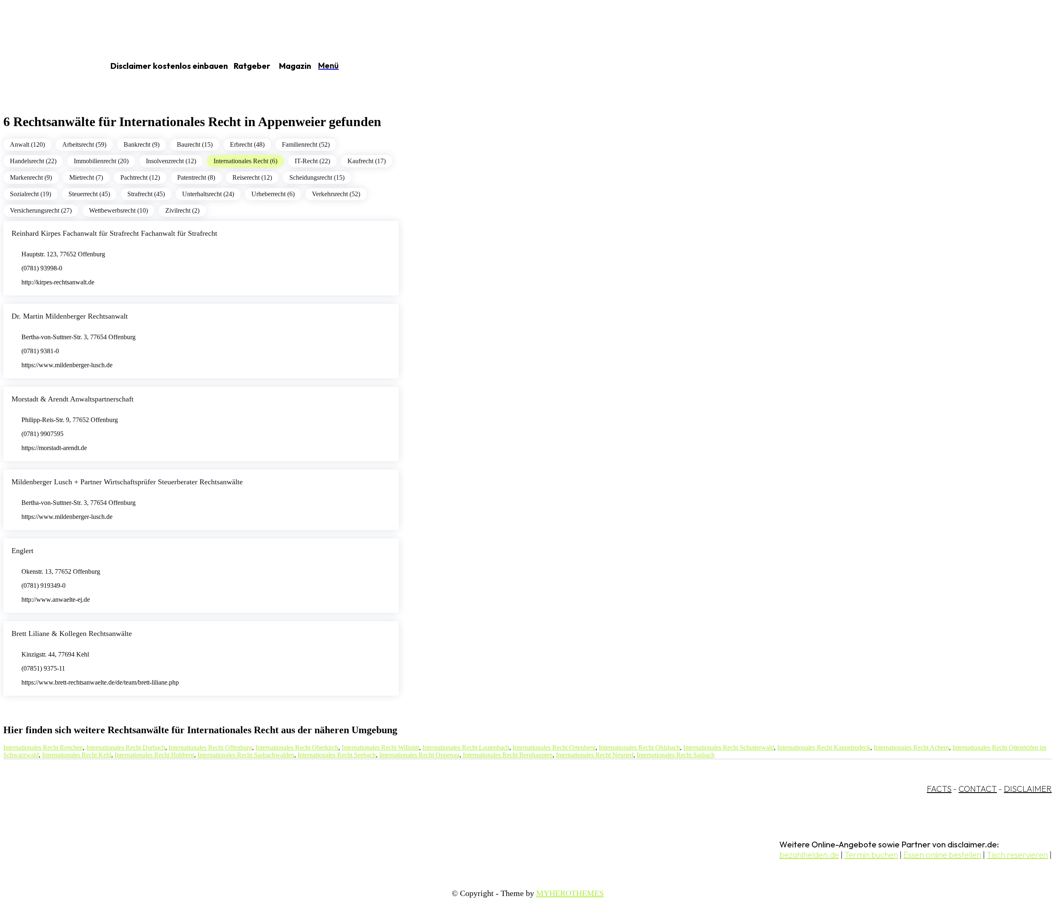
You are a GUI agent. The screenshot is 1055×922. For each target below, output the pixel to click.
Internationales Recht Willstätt (380, 747)
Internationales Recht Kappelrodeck (823, 747)
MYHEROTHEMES (570, 893)
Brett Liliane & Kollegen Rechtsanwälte (72, 633)
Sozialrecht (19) (30, 193)
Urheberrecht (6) (273, 193)
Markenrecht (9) (31, 177)
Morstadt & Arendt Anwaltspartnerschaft (73, 399)
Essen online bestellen (942, 854)
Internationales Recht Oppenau (419, 754)
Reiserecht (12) (252, 177)
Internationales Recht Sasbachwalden (245, 754)
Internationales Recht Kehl (76, 754)
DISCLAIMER (1028, 789)
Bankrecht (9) (141, 144)
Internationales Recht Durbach (125, 747)
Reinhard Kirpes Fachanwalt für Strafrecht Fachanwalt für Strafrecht (114, 233)
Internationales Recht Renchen (43, 747)
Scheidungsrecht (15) (317, 177)
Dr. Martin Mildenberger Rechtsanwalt (70, 316)
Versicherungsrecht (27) (41, 210)
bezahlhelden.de (809, 854)
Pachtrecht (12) (140, 177)
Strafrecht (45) (146, 193)
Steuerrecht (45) (89, 193)
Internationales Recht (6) (245, 160)
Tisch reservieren (1017, 854)
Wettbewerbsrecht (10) (118, 210)
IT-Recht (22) (312, 160)
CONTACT (978, 789)
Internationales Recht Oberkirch (297, 747)
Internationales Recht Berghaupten (508, 754)
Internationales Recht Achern (911, 747)
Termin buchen (871, 854)
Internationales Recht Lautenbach (465, 747)
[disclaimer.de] (44, 66)
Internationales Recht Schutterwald (728, 747)
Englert (22, 551)
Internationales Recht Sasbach (676, 754)
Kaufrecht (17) (366, 160)
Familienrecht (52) (306, 144)
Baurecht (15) (195, 144)
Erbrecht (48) (247, 144)
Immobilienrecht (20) (101, 160)
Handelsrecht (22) (33, 160)
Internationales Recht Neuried (594, 754)
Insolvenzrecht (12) (171, 160)
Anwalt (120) (27, 144)
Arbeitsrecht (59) (84, 144)
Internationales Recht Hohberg (154, 754)
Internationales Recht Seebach (337, 754)
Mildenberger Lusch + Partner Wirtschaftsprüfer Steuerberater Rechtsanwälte (127, 482)
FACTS (939, 789)
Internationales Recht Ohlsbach (639, 747)
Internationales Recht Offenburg (210, 747)
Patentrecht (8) (196, 177)
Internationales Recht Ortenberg (554, 747)
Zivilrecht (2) (182, 210)
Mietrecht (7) (86, 177)
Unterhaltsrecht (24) (208, 193)
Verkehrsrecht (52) (336, 193)
